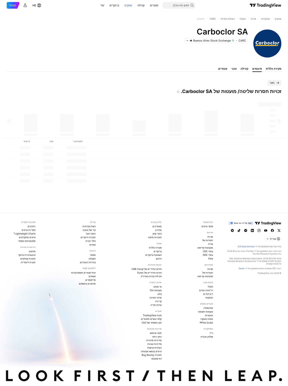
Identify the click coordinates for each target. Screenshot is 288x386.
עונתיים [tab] (222, 68)
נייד (211, 333)
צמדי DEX (208, 255)
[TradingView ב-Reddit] (232, 230)
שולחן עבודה (206, 336)
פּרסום (32, 251)
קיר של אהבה (89, 229)
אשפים (92, 276)
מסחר (93, 255)
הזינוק (159, 258)
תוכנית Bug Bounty (152, 355)
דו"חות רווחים (206, 290)
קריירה (158, 301)
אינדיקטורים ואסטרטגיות (83, 272)
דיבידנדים (208, 293)
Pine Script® (206, 322)
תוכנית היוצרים (88, 237)
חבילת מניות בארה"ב (151, 276)
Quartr (242, 268)
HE (34, 5)
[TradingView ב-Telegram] (245, 230)
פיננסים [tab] (257, 68)
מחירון (158, 229)
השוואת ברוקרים (153, 255)
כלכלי (210, 286)
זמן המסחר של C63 (152, 322)
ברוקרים (114, 5)
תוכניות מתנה (155, 237)
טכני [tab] (234, 68)
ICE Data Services (246, 246)
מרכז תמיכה (156, 297)
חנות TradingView (152, 315)
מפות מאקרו (206, 319)
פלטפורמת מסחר (27, 241)
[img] (191, 40)
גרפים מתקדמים (27, 237)
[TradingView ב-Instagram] (259, 230)
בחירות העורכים (88, 262)
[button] (147, 5)
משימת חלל (156, 290)
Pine (210, 258)
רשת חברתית (89, 226)
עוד (102, 5)
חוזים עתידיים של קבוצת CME (147, 269)
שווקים (128, 5)
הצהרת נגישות (154, 347)
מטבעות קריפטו (205, 247)
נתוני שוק (157, 233)
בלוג (160, 293)
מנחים (92, 244)
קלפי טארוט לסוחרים (151, 319)
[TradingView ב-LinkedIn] (252, 230)
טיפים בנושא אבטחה (151, 351)
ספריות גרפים (29, 229)
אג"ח (210, 243)
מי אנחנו (157, 286)
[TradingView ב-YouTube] (265, 230)
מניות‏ (210, 236)
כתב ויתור (157, 336)
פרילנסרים (90, 279)
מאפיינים (157, 226)
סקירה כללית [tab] (273, 68)
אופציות (209, 315)
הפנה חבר (91, 233)
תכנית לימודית (28, 262)
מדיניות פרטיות (154, 340)
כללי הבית (91, 241)
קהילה (141, 5)
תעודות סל (207, 240)
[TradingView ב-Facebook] (272, 230)
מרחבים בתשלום (87, 283)
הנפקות (209, 297)
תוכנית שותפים (28, 258)
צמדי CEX (208, 251)
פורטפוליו (208, 307)
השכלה (92, 258)
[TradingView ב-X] (279, 230)
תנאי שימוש (156, 333)
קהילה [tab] (244, 68)
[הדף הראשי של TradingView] (265, 5)
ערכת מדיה (156, 305)
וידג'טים (32, 226)
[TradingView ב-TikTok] (239, 230)
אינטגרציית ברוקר (27, 255)
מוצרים (154, 5)
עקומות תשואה (205, 311)
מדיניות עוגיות (155, 343)
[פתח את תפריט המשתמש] (25, 5)
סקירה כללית (155, 247)
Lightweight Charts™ (24, 233)
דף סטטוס (157, 358)
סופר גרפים (207, 226)
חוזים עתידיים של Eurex (149, 272)
